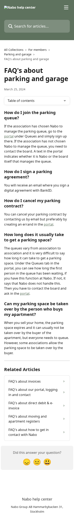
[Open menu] (66, 7)
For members (37, 50)
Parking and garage (17, 54)
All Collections (13, 50)
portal (9, 136)
